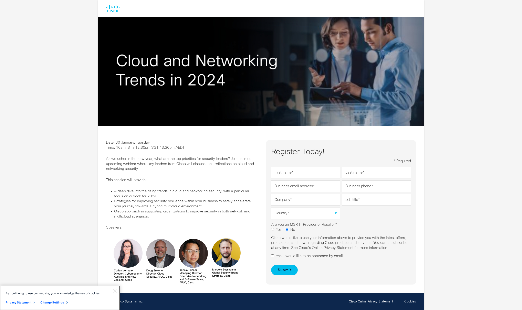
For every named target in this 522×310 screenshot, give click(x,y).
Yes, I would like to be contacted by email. (310, 256)
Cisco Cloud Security (112, 8)
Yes (279, 230)
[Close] (115, 291)
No (292, 230)
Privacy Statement (18, 302)
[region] (60, 298)
